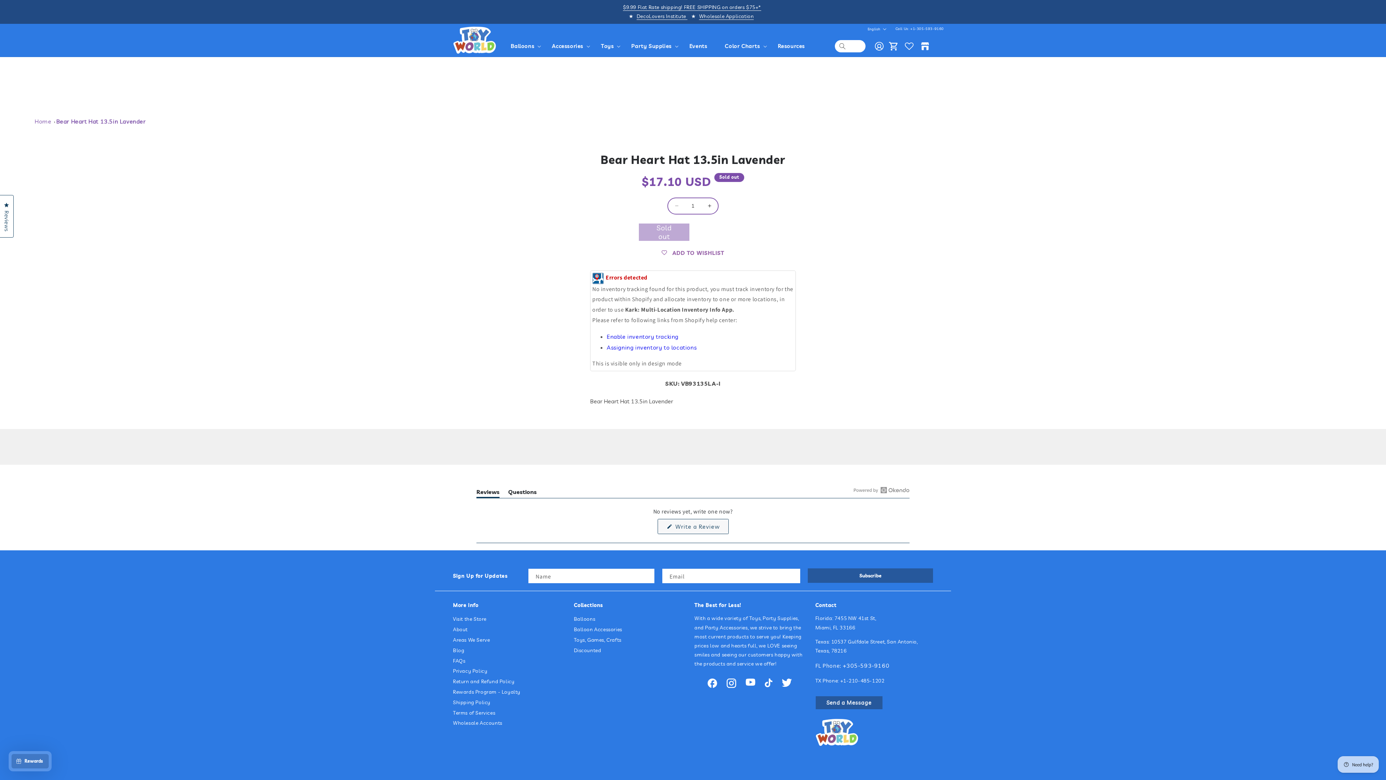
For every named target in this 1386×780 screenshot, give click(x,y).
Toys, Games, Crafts (598, 640)
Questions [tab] (522, 493)
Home (43, 121)
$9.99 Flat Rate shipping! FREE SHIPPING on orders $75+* (692, 7)
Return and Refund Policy (483, 681)
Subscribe (870, 575)
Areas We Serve (471, 640)
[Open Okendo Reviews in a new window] (882, 490)
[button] (527, 46)
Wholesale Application (726, 16)
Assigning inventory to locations (652, 347)
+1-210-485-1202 (862, 680)
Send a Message (849, 702)
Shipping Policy (472, 702)
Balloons (585, 619)
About (460, 629)
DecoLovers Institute (662, 16)
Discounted (587, 650)
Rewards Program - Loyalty (486, 692)
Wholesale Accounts (477, 723)
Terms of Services (474, 713)
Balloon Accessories (598, 629)
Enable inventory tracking (643, 336)
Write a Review (701, 528)
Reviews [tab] (488, 493)
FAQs (459, 661)
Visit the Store (470, 619)
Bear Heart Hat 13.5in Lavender (101, 121)
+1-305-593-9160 (927, 28)
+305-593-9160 (866, 665)
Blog (458, 650)
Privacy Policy (470, 671)
